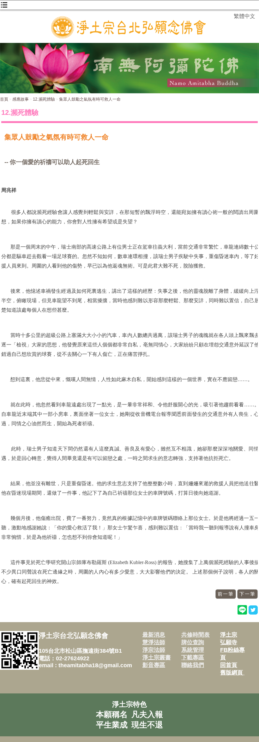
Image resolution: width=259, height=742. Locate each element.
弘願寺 (228, 642)
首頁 (4, 99)
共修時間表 (195, 635)
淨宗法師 (153, 650)
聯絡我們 (192, 665)
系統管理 (192, 650)
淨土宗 (228, 635)
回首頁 (228, 665)
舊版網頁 (232, 672)
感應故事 (20, 99)
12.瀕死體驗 (44, 99)
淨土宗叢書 (156, 657)
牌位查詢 (192, 642)
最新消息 (153, 635)
